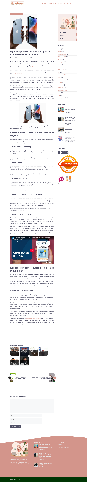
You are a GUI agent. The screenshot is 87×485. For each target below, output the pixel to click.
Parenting (60, 85)
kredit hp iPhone (18, 73)
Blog (59, 3)
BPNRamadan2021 (62, 56)
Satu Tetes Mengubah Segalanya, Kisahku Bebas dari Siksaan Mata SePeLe (45, 446)
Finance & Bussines (17, 14)
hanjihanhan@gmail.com (63, 447)
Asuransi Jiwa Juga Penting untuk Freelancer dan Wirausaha (45, 465)
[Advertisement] (32, 335)
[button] (75, 3)
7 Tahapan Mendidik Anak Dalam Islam (20, 377)
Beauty (59, 51)
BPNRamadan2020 (62, 54)
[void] (60, 38)
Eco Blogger (60, 62)
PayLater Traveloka (37, 66)
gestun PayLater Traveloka (33, 318)
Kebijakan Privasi (68, 3)
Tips (59, 95)
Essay (59, 64)
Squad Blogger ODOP (62, 90)
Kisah (59, 77)
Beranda (44, 3)
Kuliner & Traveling (62, 80)
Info (58, 72)
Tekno (59, 92)
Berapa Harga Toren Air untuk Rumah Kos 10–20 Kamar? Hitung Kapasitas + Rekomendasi (70, 120)
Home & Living (61, 69)
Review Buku (60, 87)
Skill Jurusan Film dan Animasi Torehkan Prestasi (41, 377)
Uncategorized (61, 98)
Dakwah (59, 59)
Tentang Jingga (52, 3)
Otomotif (60, 82)
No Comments (22, 57)
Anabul (59, 49)
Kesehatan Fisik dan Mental (64, 74)
